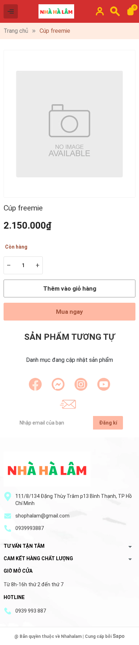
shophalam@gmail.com (42, 516)
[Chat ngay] (58, 384)
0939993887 (29, 528)
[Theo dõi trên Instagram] (80, 384)
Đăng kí (108, 423)
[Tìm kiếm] (115, 11)
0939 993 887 (30, 611)
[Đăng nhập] (100, 11)
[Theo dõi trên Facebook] (35, 384)
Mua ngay (69, 311)
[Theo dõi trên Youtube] (103, 384)
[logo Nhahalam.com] (47, 469)
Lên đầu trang (115, 640)
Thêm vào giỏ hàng (69, 288)
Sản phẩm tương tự (69, 337)
